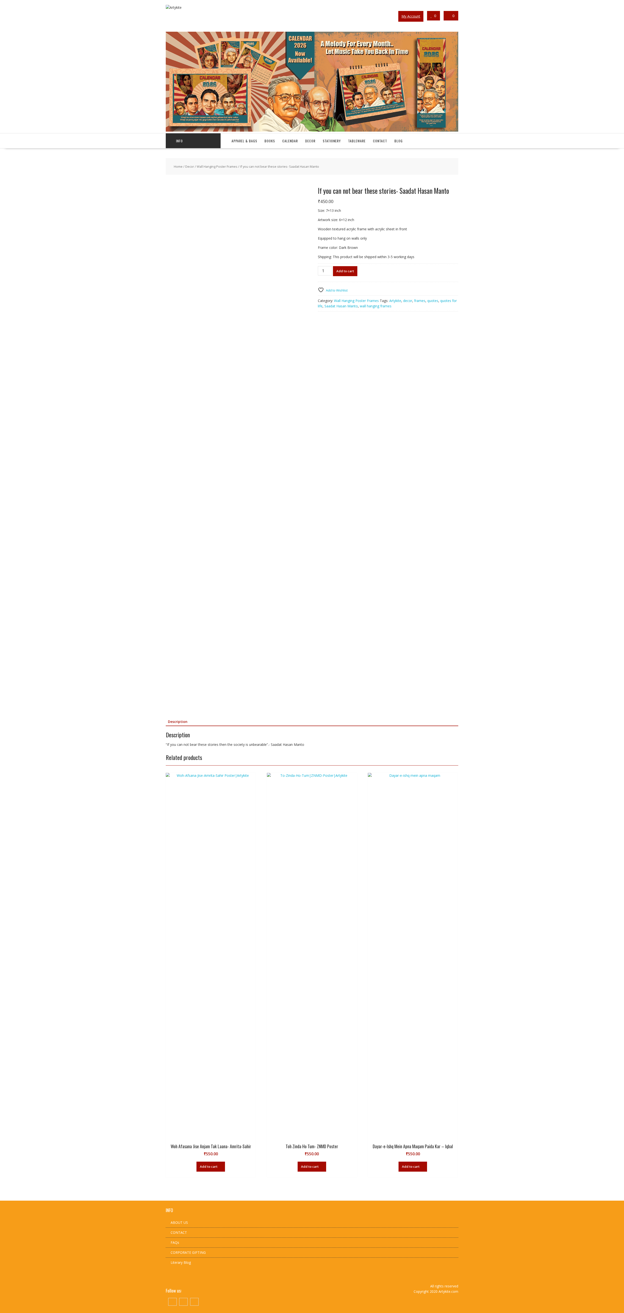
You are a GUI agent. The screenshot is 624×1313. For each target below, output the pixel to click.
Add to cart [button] (208, 1166)
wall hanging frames (375, 306)
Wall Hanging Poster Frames (217, 166)
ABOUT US (179, 1222)
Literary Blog (181, 1262)
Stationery (332, 140)
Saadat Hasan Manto (341, 306)
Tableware (357, 140)
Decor (310, 140)
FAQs (175, 1242)
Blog (398, 140)
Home (178, 166)
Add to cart (345, 271)
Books (269, 140)
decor (407, 300)
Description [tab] (177, 721)
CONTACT (179, 1232)
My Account (410, 16)
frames (419, 300)
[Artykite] (312, 130)
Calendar (290, 140)
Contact (380, 140)
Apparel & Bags (244, 140)
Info (179, 140)
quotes (432, 300)
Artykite (395, 300)
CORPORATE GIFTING (188, 1252)
